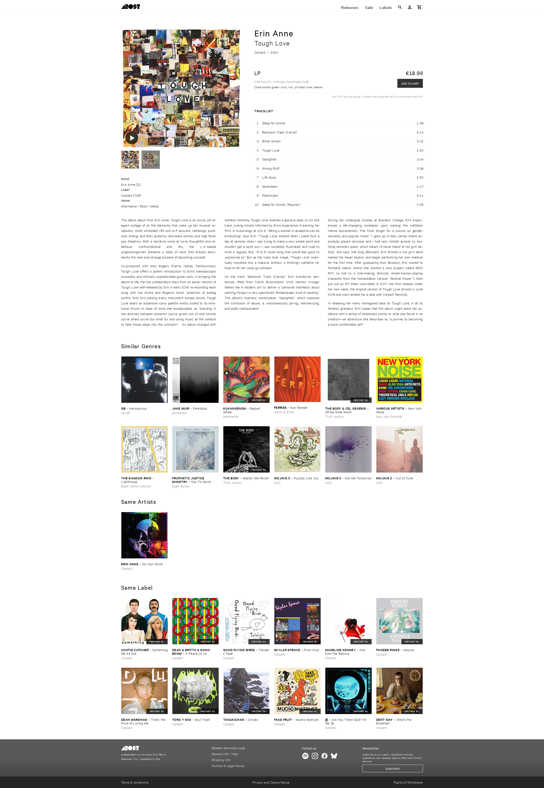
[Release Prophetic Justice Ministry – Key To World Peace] (195, 449)
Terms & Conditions (135, 782)
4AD (277, 482)
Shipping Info (221, 760)
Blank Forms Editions (136, 486)
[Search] (400, 7)
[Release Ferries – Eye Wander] (297, 379)
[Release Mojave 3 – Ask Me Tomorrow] (348, 449)
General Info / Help (225, 754)
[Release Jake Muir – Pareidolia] (195, 379)
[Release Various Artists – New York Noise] (399, 379)
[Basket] (419, 7)
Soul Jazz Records (389, 416)
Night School (181, 486)
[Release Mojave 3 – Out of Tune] (399, 449)
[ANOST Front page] (131, 7)
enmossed (179, 413)
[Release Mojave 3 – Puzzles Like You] (297, 449)
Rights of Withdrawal (408, 782)
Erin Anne (128, 184)
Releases (349, 7)
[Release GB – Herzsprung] (144, 379)
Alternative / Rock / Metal (140, 206)
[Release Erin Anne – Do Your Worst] (144, 535)
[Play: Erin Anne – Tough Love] (131, 137)
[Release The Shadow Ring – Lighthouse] (144, 449)
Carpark (126, 195)
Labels (386, 7)
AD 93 (125, 413)
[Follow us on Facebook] (324, 756)
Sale (369, 7)
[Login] (409, 7)
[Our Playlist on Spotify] (305, 756)
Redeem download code (228, 748)
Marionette (230, 416)
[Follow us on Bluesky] (334, 756)
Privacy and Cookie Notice (271, 782)
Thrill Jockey (334, 416)
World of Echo (284, 412)
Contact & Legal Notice (228, 766)
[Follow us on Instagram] (315, 756)
